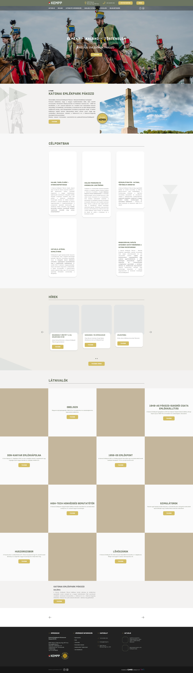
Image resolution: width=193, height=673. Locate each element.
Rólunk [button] (60, 8)
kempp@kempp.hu (104, 641)
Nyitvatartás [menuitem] (77, 637)
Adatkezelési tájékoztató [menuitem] (81, 647)
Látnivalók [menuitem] (77, 642)
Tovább (96, 54)
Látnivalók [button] (103, 8)
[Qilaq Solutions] (142, 669)
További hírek (96, 363)
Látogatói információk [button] (73, 8)
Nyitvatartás (125, 3)
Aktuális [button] (52, 8)
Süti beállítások (78, 649)
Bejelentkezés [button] (115, 8)
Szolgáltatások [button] (90, 8)
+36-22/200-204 (110, 3)
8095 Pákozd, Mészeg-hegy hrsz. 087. (105, 646)
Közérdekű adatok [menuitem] (79, 645)
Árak (140, 3)
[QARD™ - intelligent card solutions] (130, 669)
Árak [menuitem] (75, 640)
